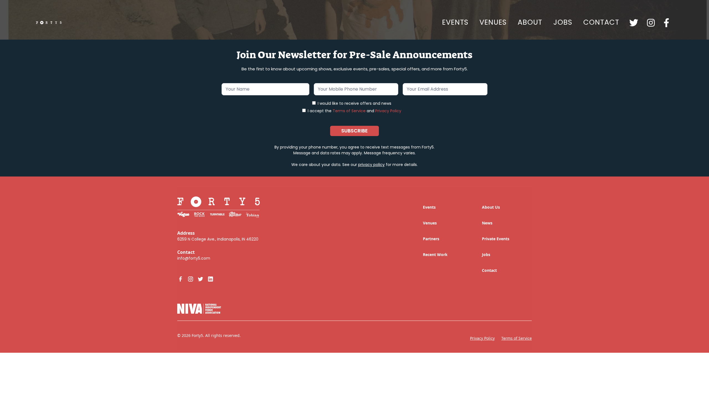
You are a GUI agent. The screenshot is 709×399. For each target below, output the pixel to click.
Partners (431, 238)
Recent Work (435, 254)
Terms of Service (349, 111)
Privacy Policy (388, 111)
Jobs (486, 254)
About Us (491, 207)
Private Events (495, 238)
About (530, 22)
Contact (601, 22)
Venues (493, 22)
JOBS (562, 22)
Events (455, 22)
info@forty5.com (193, 258)
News (487, 223)
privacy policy (371, 164)
